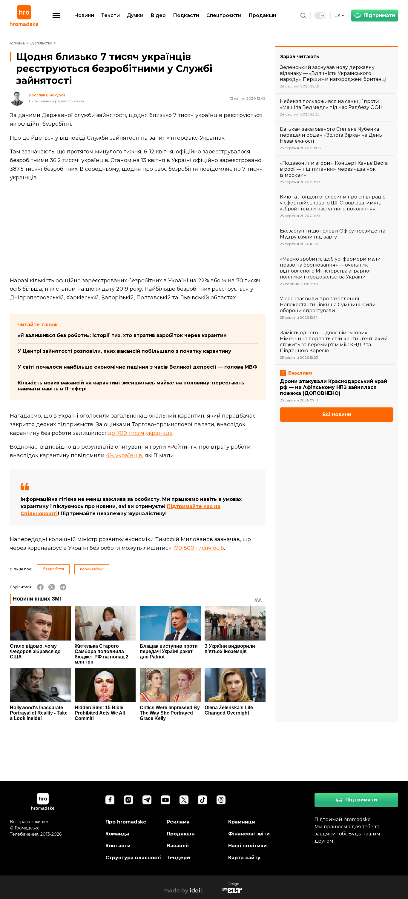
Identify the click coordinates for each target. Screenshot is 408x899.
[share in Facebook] (40, 587)
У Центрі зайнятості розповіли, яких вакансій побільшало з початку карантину (124, 351)
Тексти (110, 15)
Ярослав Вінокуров (47, 95)
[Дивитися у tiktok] (202, 799)
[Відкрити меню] (56, 15)
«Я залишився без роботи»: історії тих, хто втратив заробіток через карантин (122, 335)
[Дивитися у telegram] (146, 799)
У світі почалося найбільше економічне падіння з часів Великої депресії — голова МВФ (137, 367)
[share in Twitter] (51, 587)
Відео (158, 15)
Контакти (118, 846)
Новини (84, 15)
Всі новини (336, 414)
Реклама (178, 822)
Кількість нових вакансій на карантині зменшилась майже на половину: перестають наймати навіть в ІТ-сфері (131, 386)
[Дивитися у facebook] (109, 799)
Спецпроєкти (223, 15)
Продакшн (262, 15)
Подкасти (186, 15)
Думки (135, 15)
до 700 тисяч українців (140, 433)
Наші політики (247, 846)
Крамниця (241, 822)
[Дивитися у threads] (221, 799)
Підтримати (379, 15)
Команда (117, 834)
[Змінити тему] (320, 15)
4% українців (124, 455)
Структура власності (133, 857)
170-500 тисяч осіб (198, 548)
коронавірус (91, 569)
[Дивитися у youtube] (165, 799)
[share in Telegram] (63, 587)
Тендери (178, 857)
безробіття (53, 569)
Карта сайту (244, 857)
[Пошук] (303, 15)
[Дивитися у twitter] (184, 799)
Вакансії (178, 846)
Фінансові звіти (249, 834)
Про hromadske (125, 822)
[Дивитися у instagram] (128, 799)
